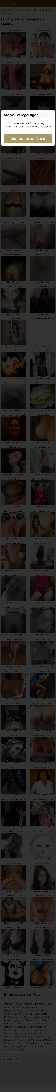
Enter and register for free (28, 138)
